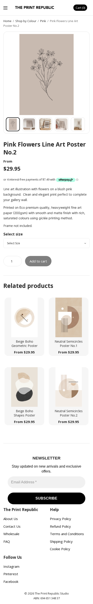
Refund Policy (60, 526)
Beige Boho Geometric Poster (24, 343)
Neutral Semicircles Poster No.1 (69, 343)
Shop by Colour (25, 21)
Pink (43, 21)
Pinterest (10, 574)
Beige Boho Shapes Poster (24, 413)
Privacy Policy (60, 518)
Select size (13, 234)
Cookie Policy (60, 549)
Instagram (11, 566)
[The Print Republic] (35, 7)
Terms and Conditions (67, 534)
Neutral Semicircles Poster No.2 (69, 413)
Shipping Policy (61, 541)
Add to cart (38, 261)
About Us (10, 518)
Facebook (10, 581)
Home (7, 21)
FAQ (6, 541)
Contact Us (12, 526)
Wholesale (11, 534)
